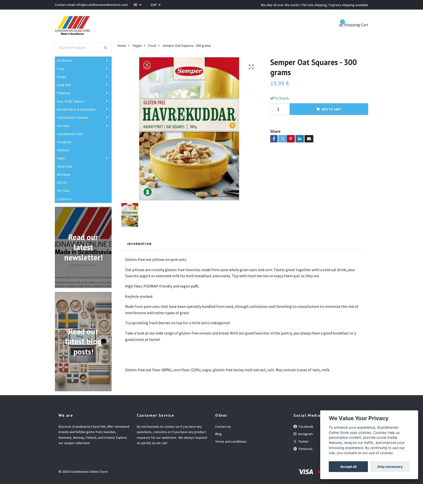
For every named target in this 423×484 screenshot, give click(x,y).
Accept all (348, 467)
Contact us (223, 426)
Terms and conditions (231, 441)
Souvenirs (63, 125)
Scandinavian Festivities (72, 117)
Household (64, 142)
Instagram (305, 434)
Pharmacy (63, 93)
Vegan (61, 158)
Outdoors (63, 150)
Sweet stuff (64, 85)
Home (122, 45)
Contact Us (64, 199)
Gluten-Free (64, 166)
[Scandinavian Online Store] (72, 25)
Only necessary (390, 467)
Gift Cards (63, 191)
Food (60, 69)
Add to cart (331, 109)
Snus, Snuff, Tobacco (70, 101)
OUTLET (62, 182)
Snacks (61, 77)
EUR (154, 4)
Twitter (303, 441)
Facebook (305, 426)
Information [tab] (139, 244)
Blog (218, 434)
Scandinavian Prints (70, 134)
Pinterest (305, 449)
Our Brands (64, 60)
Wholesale (63, 174)
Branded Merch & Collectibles (76, 109)
